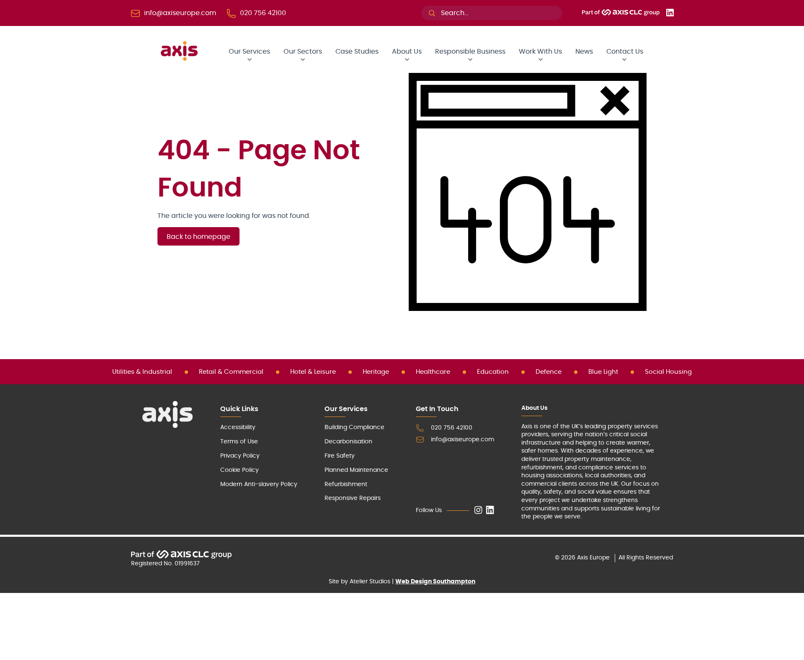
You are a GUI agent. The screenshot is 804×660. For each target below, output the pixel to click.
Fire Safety (340, 456)
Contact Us (624, 51)
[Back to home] (179, 58)
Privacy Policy (240, 456)
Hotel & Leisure (313, 372)
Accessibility (237, 427)
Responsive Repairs (353, 498)
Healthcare (433, 372)
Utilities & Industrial (142, 372)
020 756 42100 (451, 428)
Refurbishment (346, 484)
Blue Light (603, 372)
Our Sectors (302, 51)
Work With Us (540, 51)
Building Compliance (354, 427)
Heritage (376, 372)
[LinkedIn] (670, 14)
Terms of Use (239, 442)
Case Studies (357, 51)
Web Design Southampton (435, 582)
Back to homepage (198, 236)
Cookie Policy (239, 470)
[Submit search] (432, 13)
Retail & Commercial (231, 372)
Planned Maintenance (356, 470)
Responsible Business (470, 51)
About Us (407, 51)
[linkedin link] (490, 510)
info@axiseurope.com (462, 440)
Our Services (249, 51)
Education (493, 372)
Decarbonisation (348, 442)
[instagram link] (478, 510)
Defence (549, 372)
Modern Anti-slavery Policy (258, 484)
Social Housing (668, 372)
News (584, 51)
